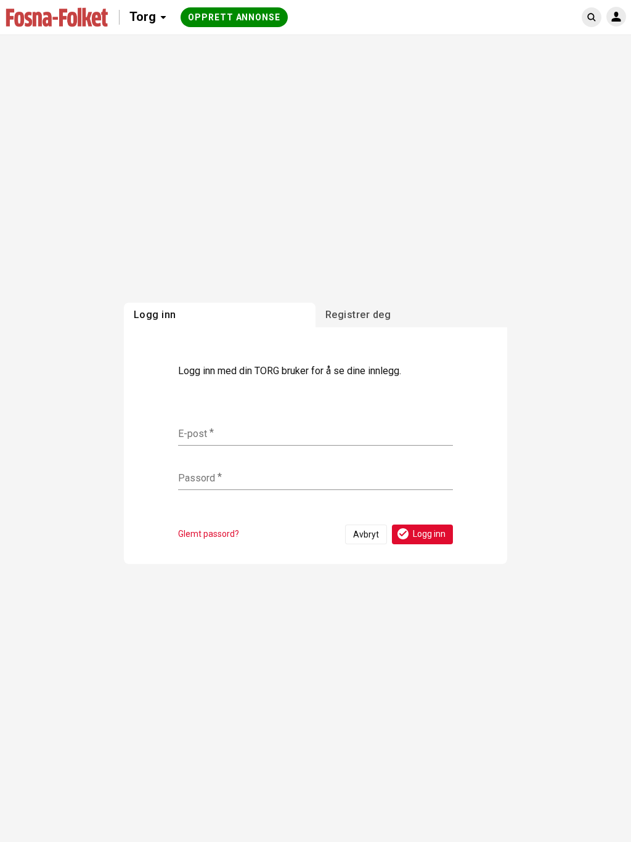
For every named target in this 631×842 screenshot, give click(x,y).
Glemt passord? (208, 534)
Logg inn (429, 534)
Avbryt (366, 534)
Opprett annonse (234, 17)
